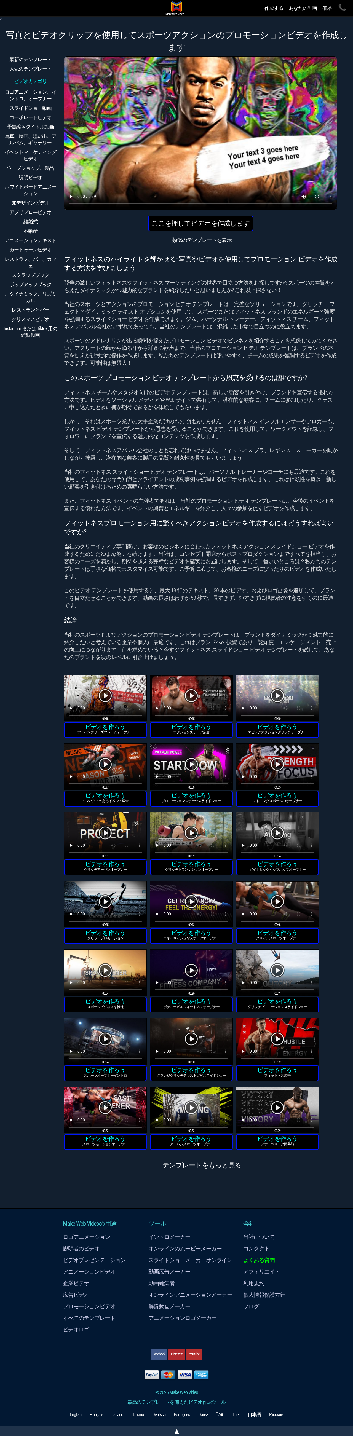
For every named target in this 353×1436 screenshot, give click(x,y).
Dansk (203, 1414)
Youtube (194, 1354)
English (75, 1414)
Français (96, 1414)
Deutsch (158, 1414)
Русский (276, 1414)
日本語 (254, 1414)
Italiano (138, 1414)
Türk (235, 1414)
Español (117, 1414)
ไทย (220, 1414)
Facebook (159, 1354)
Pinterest (176, 1354)
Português (182, 1414)
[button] (105, 699)
